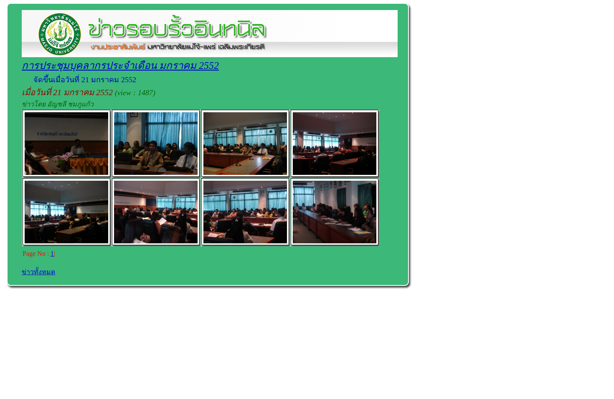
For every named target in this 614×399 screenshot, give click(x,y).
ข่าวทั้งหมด (38, 271)
